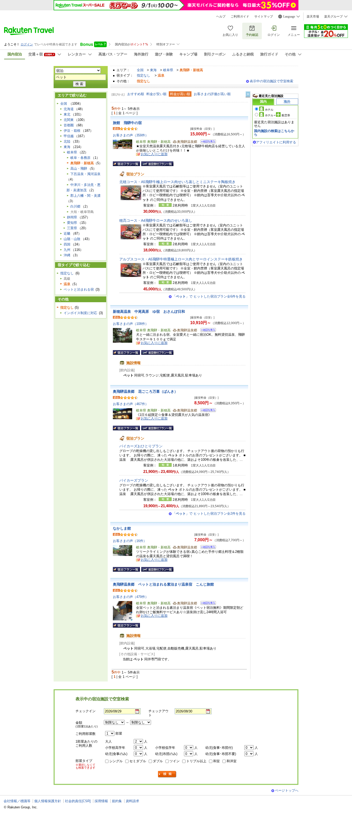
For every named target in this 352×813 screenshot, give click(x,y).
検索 (167, 774)
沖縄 (67, 255)
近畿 (67, 233)
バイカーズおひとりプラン (141, 446)
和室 (216, 761)
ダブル (158, 761)
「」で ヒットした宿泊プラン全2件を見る (209, 513)
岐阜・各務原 (80, 158)
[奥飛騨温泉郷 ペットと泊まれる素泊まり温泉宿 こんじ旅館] (206, 604)
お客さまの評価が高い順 (212, 94)
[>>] (248, 94)
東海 (153, 70)
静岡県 (72, 217)
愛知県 (72, 223)
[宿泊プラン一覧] (126, 163)
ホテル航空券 (277, 115)
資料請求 (132, 801)
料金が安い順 (156, 94)
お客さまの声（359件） (130, 135)
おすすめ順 (135, 94)
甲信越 (69, 136)
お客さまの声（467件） (130, 404)
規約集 (117, 801)
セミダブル (137, 761)
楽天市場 (313, 16)
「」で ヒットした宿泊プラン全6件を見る (209, 296)
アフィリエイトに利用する (276, 142)
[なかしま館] (206, 548)
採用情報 (101, 801)
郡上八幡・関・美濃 (85, 196)
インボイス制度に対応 (80, 313)
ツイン (175, 761)
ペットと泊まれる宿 (79, 289)
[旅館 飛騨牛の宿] (206, 142)
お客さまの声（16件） (130, 541)
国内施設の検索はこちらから (274, 132)
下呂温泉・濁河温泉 (85, 174)
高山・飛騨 (78, 168)
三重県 (72, 228)
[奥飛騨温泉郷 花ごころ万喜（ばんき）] (206, 411)
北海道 (69, 109)
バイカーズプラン (133, 480)
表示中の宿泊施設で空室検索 (271, 81)
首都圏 (69, 125)
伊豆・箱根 (72, 131)
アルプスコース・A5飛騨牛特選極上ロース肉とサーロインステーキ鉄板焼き (181, 259)
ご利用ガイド (240, 16)
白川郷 (75, 206)
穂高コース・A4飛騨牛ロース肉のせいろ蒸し (155, 220)
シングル (116, 761)
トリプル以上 (196, 761)
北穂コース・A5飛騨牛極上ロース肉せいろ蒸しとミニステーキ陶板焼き (177, 182)
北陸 (67, 141)
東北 (67, 114)
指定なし (143, 75)
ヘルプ (220, 16)
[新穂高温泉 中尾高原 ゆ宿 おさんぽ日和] (206, 331)
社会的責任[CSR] (78, 801)
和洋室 (232, 761)
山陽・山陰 (72, 239)
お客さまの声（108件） (130, 324)
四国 (67, 244)
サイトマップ (263, 16)
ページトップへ (286, 790)
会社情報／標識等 (17, 801)
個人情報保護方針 (47, 801)
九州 (67, 250)
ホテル (269, 109)
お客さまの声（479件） (130, 597)
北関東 (69, 120)
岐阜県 (168, 70)
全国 (140, 70)
